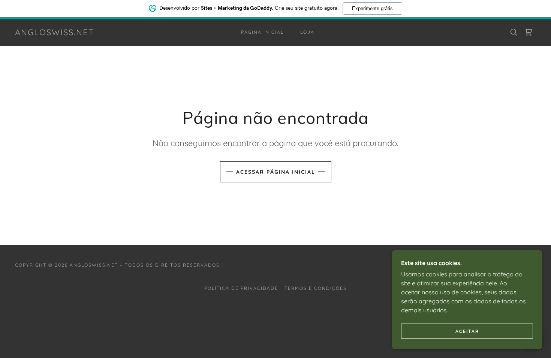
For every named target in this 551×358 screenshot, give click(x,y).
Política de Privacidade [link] (241, 288)
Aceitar (467, 331)
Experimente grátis (372, 8)
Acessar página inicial (275, 172)
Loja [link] (307, 32)
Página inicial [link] (262, 32)
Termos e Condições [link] (315, 288)
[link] (54, 33)
